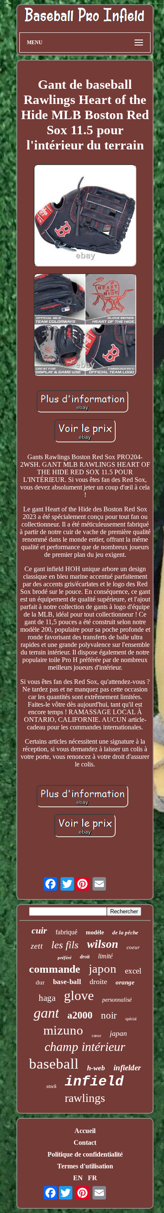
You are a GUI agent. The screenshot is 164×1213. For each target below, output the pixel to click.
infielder (127, 1067)
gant (46, 1013)
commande (54, 969)
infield (94, 1082)
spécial (131, 1018)
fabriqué (66, 932)
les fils (65, 944)
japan (118, 1033)
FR (92, 1177)
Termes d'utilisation (85, 1166)
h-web (96, 1068)
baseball (54, 1064)
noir (109, 1015)
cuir (39, 930)
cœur (96, 1035)
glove (79, 995)
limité (105, 956)
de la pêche (125, 932)
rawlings (85, 1097)
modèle (95, 932)
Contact (85, 1142)
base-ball (67, 982)
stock (51, 1086)
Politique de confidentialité (85, 1154)
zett (37, 945)
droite (98, 981)
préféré (64, 957)
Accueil (84, 1130)
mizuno (63, 1030)
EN (78, 1177)
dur (40, 982)
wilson (102, 944)
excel (133, 970)
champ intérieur (85, 1046)
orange (125, 982)
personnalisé (117, 1000)
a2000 (80, 1015)
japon (102, 968)
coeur (133, 947)
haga (47, 998)
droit (85, 957)
